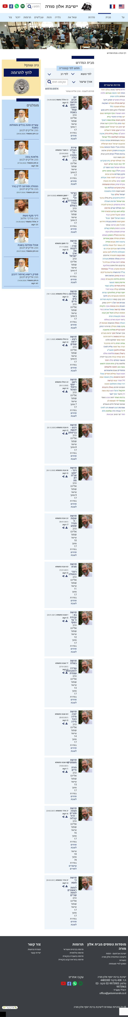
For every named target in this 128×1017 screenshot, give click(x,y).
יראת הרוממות (119, 377)
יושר (111, 394)
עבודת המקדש (118, 99)
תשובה (116, 106)
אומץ (122, 214)
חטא (123, 180)
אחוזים (122, 289)
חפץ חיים (109, 109)
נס (104, 248)
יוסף (112, 218)
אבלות (103, 177)
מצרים (111, 103)
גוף (105, 187)
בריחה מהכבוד (109, 343)
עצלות (122, 106)
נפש (102, 109)
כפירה (122, 147)
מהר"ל (110, 268)
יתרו (118, 93)
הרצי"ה (116, 235)
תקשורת (121, 150)
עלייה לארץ (108, 346)
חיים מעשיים (108, 404)
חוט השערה (120, 113)
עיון (109, 295)
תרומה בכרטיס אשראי (73, 949)
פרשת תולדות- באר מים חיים (72, 296)
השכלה (107, 201)
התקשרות (109, 279)
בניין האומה (108, 377)
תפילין (113, 326)
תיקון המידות (119, 174)
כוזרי (102, 309)
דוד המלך (121, 383)
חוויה (122, 93)
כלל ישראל (106, 137)
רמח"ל (117, 153)
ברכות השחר (119, 397)
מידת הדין (108, 133)
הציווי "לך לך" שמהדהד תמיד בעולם (72, 199)
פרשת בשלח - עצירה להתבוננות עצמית (71, 667)
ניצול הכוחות (109, 147)
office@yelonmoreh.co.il (113, 993)
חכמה (114, 93)
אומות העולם (119, 312)
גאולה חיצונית (107, 387)
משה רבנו (117, 157)
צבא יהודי (109, 289)
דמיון (101, 326)
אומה (122, 316)
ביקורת (102, 306)
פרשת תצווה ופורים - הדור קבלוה (73, 813)
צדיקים (103, 272)
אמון (111, 238)
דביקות (109, 299)
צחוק (116, 275)
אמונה (107, 140)
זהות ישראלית (106, 143)
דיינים (109, 302)
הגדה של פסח (119, 346)
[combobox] (80, 75)
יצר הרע (121, 126)
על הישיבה (120, 19)
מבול (107, 218)
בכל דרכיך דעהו (111, 123)
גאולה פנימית (114, 258)
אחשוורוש (108, 370)
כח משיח (116, 272)
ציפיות (116, 279)
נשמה (102, 126)
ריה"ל (118, 170)
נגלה (111, 360)
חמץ (113, 333)
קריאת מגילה (119, 103)
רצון (116, 407)
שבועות (109, 414)
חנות (49, 17)
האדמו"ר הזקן (119, 109)
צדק (116, 363)
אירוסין (122, 282)
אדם (112, 174)
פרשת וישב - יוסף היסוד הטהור (73, 384)
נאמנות (104, 323)
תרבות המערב (119, 268)
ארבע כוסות (120, 228)
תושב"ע (110, 350)
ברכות (122, 153)
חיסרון (115, 150)
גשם (102, 113)
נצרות (104, 292)
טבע (108, 397)
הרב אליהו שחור (73, 118)
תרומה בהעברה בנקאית (73, 956)
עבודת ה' (106, 262)
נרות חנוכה (109, 363)
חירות (122, 89)
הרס (119, 123)
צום (117, 306)
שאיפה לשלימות (118, 137)
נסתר (118, 339)
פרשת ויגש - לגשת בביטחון (72, 428)
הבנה (103, 312)
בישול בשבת (119, 353)
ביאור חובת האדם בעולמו (114, 319)
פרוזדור (107, 326)
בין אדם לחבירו (107, 204)
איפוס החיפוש (51, 88)
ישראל (122, 194)
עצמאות (104, 268)
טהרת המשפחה (108, 184)
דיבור (106, 164)
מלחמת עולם (108, 353)
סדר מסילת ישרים (117, 160)
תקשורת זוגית (114, 316)
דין (123, 394)
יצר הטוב (117, 414)
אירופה (107, 208)
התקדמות (121, 221)
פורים (122, 258)
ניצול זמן (110, 312)
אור (117, 302)
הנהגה (107, 383)
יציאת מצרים (106, 333)
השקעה (104, 103)
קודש (113, 211)
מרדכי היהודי (116, 116)
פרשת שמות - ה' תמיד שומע (73, 521)
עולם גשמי (109, 285)
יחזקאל (121, 390)
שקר (107, 306)
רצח (123, 208)
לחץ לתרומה (21, 73)
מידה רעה (121, 248)
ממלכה (112, 329)
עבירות (122, 336)
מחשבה (105, 329)
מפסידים (121, 370)
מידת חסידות (119, 285)
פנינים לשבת (74, 137)
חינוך (105, 295)
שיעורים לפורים (73, 867)
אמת (101, 377)
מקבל (117, 214)
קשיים (107, 228)
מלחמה (121, 363)
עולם (116, 194)
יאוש (107, 126)
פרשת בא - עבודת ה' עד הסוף (73, 617)
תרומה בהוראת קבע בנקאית (71, 959)
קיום (118, 180)
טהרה (102, 140)
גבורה (113, 356)
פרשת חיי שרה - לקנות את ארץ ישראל (73, 248)
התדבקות (121, 255)
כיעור (119, 394)
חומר (107, 167)
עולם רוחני (105, 89)
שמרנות (121, 407)
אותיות (122, 96)
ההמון (110, 235)
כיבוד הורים (113, 164)
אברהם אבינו (111, 248)
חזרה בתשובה (110, 191)
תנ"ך (114, 302)
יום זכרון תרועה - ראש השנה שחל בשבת (73, 104)
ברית (109, 116)
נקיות (111, 153)
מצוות (112, 241)
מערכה (105, 258)
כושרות (122, 960)
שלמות (109, 410)
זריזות (110, 336)
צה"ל (122, 272)
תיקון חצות (120, 120)
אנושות (111, 323)
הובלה (122, 323)
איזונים (106, 255)
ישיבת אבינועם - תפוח (116, 953)
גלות (104, 410)
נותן (118, 224)
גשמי (103, 397)
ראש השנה (120, 191)
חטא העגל (120, 373)
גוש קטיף (120, 356)
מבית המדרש (107, 19)
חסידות (103, 299)
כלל (111, 106)
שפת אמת (111, 120)
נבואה (122, 140)
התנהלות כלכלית (118, 251)
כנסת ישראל (119, 218)
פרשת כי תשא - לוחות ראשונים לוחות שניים (72, 886)
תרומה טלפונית (77, 953)
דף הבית (122, 53)
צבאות (113, 306)
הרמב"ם (121, 133)
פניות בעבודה (111, 221)
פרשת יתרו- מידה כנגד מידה (73, 716)
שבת (115, 370)
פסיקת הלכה (110, 339)
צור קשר (9, 19)
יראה (112, 397)
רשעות (111, 407)
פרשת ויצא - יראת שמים (73, 340)
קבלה (116, 289)
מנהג (122, 170)
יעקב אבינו (120, 177)
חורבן (112, 214)
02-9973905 (112, 983)
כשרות (122, 275)
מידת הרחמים (119, 204)
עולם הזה (112, 180)
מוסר (116, 282)
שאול (111, 309)
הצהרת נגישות (34, 949)
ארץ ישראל (120, 333)
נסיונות (122, 235)
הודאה (113, 224)
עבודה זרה (116, 410)
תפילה (116, 238)
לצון (109, 251)
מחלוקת (106, 265)
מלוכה (105, 245)
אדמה (103, 150)
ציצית (112, 228)
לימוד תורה (110, 177)
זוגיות (107, 174)
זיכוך (105, 99)
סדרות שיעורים (90, 19)
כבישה (109, 380)
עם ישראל (120, 201)
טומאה (116, 336)
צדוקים (121, 265)
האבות (122, 306)
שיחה (122, 262)
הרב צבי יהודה (105, 356)
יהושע (102, 363)
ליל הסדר (121, 380)
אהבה (101, 133)
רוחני (106, 360)
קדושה (117, 309)
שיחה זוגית (120, 343)
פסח (122, 339)
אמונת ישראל (119, 404)
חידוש (102, 221)
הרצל (116, 390)
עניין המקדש (119, 187)
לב (104, 167)
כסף (115, 394)
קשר (113, 170)
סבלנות (110, 187)
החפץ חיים (106, 170)
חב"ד (117, 147)
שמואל (122, 400)
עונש (104, 251)
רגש (112, 390)
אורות (106, 309)
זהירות (122, 279)
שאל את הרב (72, 19)
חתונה (114, 366)
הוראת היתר (109, 275)
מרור (113, 130)
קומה (114, 299)
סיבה (122, 326)
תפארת (107, 211)
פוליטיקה (111, 292)
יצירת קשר (36, 953)
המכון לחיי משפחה (117, 963)
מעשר (111, 282)
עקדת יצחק (120, 184)
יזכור (17, 17)
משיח (105, 180)
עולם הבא (109, 231)
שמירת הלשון (119, 350)
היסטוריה (113, 255)
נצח (123, 123)
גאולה (116, 323)
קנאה (102, 279)
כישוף (104, 120)
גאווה (112, 89)
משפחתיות (115, 140)
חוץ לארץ (104, 407)
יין (100, 323)
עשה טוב (121, 366)
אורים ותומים (119, 231)
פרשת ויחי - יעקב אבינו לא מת (73, 474)
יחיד (102, 211)
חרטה (105, 336)
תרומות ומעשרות (118, 295)
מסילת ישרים (115, 208)
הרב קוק (121, 299)
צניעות (109, 272)
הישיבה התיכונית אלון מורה (114, 957)
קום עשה (105, 390)
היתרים (122, 238)
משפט (105, 235)
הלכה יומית (114, 96)
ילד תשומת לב (113, 400)
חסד (123, 414)
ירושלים (107, 130)
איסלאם (113, 383)
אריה (102, 123)
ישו (123, 116)
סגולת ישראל (119, 167)
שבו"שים (39, 17)
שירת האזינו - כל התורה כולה (73, 152)
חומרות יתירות (119, 387)
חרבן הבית (104, 153)
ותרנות (113, 201)
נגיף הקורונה (109, 113)
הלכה (102, 93)
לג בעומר (121, 245)
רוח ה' (122, 224)
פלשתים (108, 366)
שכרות (122, 302)
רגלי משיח (112, 245)
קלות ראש (120, 211)
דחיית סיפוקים (118, 197)
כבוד (107, 214)
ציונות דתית (120, 241)
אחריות (106, 238)
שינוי (101, 147)
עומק (104, 302)
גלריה (58, 17)
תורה (118, 326)
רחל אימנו (114, 265)
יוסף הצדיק (120, 292)
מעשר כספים (119, 360)
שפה (122, 309)
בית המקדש (105, 160)
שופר (107, 224)
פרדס (122, 130)
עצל (112, 194)
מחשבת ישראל (118, 143)
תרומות (27, 17)
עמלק (115, 133)
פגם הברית (120, 329)
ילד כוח (121, 164)
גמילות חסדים (110, 373)
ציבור (101, 197)
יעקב (117, 130)
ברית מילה (108, 197)
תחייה (107, 241)
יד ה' (123, 410)
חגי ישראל (113, 126)
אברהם (108, 93)
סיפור (117, 89)
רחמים (109, 150)
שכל (102, 373)
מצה (112, 167)
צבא (115, 380)
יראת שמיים (115, 262)
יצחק (109, 99)
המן (123, 157)
